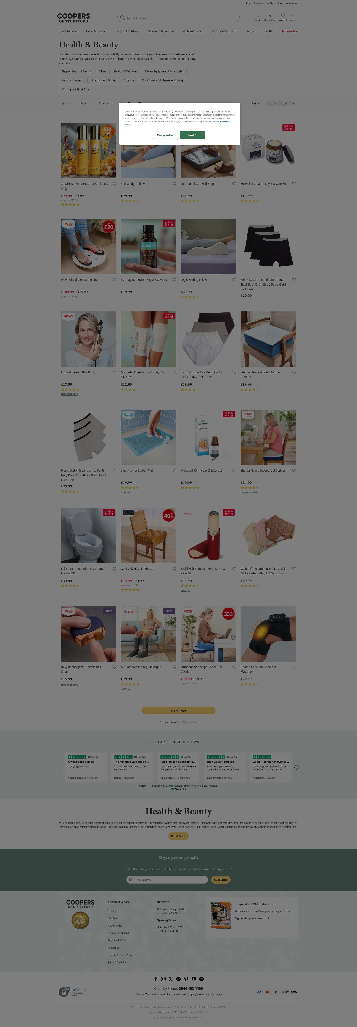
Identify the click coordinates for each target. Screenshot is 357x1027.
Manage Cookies (165, 134)
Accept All (192, 134)
